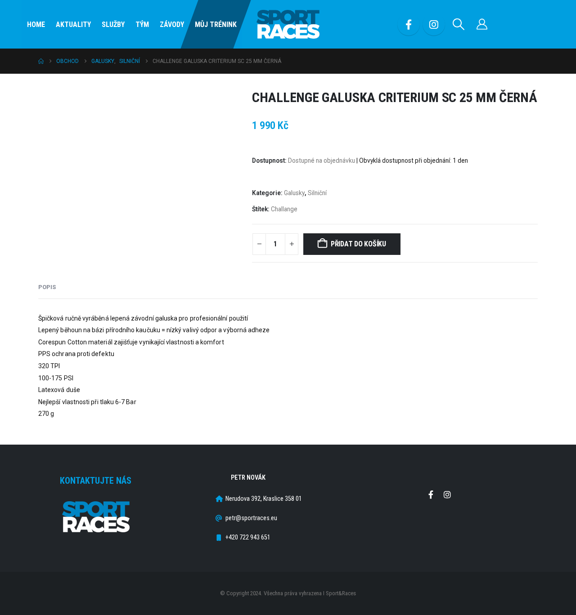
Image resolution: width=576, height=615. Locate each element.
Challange (284, 209)
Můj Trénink (216, 24)
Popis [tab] (47, 287)
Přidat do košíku (358, 244)
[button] (459, 24)
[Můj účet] (482, 24)
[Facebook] (408, 24)
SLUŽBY (113, 24)
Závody (172, 24)
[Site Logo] (288, 24)
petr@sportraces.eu (251, 518)
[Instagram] (434, 24)
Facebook (430, 494)
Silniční (317, 192)
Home (36, 24)
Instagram (447, 494)
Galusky (294, 192)
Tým (142, 24)
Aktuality (73, 24)
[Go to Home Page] (41, 61)
